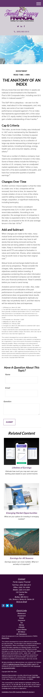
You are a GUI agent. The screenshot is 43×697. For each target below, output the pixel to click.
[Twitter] (18, 26)
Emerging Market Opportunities (21, 513)
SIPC (38, 677)
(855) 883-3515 (23, 31)
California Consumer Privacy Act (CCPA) (19, 664)
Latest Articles (21, 629)
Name (7, 374)
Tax (21, 622)
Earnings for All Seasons (21, 558)
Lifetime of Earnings (21, 467)
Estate (21, 618)
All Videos (21, 632)
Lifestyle (22, 627)
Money (21, 625)
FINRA (33, 677)
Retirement (22, 613)
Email (7, 388)
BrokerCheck (5, 638)
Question (7, 401)
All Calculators (21, 634)
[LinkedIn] (21, 26)
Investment (22, 615)
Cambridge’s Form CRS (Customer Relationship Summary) (18, 692)
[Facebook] (24, 26)
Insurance (21, 620)
